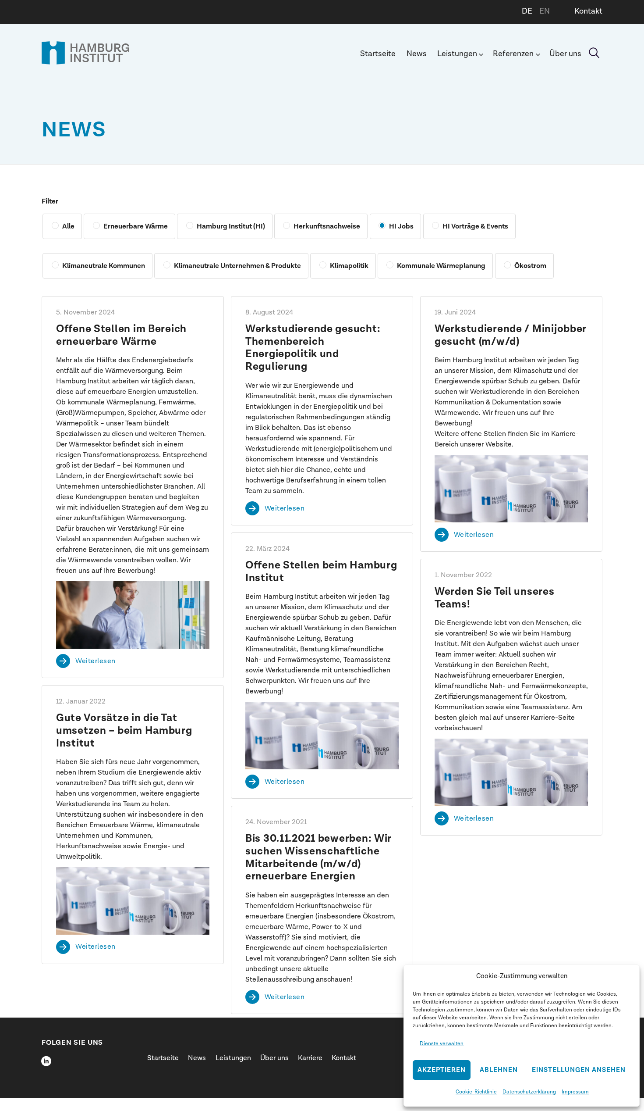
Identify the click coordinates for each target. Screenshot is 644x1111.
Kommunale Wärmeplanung (441, 265)
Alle (68, 226)
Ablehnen (499, 1070)
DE (527, 11)
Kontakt (588, 11)
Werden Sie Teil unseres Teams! (495, 598)
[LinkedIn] (46, 1061)
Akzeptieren (442, 1070)
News (417, 53)
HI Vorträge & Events (475, 226)
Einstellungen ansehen (579, 1070)
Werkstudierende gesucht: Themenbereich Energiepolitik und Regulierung (312, 348)
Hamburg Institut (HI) (231, 226)
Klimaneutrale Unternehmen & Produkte (237, 265)
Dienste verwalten (442, 1043)
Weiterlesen (95, 661)
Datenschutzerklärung (529, 1092)
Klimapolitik (349, 265)
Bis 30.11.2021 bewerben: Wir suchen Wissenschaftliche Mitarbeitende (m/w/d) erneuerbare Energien (318, 857)
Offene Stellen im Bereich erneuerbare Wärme (121, 335)
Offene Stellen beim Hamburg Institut (321, 571)
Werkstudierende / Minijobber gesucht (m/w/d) (510, 335)
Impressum (575, 1092)
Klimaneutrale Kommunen (103, 265)
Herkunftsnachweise (327, 226)
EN (544, 11)
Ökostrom (530, 265)
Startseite (378, 53)
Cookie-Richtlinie (476, 1092)
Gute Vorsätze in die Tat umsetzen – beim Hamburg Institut (124, 731)
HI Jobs (401, 226)
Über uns (565, 53)
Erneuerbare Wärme (135, 226)
